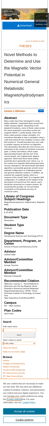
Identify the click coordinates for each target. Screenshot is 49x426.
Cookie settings (14, 399)
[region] (24, 402)
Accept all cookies (24, 411)
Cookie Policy (28, 402)
